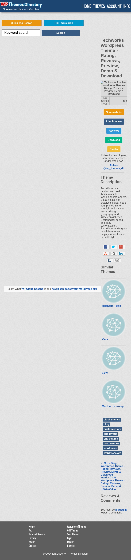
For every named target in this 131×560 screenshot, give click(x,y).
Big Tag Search (63, 23)
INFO (126, 6)
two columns (111, 443)
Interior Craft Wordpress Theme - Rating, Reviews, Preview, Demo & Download (112, 483)
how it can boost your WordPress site (74, 289)
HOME (86, 6)
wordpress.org (112, 453)
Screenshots (114, 112)
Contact (32, 546)
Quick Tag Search (21, 23)
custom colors (112, 429)
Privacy (32, 538)
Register (71, 546)
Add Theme (72, 530)
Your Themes (73, 534)
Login (69, 538)
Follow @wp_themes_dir (113, 167)
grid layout (110, 434)
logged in (121, 509)
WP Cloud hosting (32, 289)
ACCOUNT (114, 6)
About (32, 542)
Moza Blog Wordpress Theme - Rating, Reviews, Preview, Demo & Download (112, 469)
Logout (70, 542)
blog (106, 424)
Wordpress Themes (76, 526)
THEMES (99, 6)
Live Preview (114, 121)
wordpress (110, 448)
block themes (112, 419)
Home (32, 526)
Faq (30, 530)
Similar (114, 149)
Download (114, 140)
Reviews (114, 130)
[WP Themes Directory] (21, 5)
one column (111, 438)
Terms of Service (37, 534)
